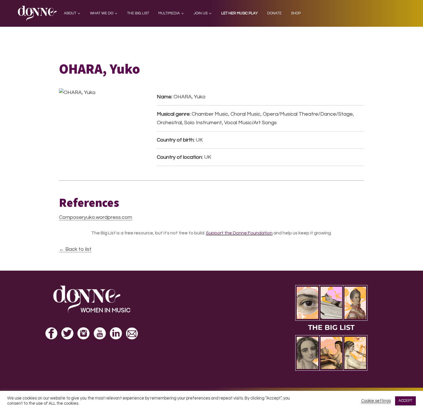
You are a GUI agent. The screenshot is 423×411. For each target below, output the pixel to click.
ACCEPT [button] (405, 401)
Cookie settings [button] (376, 401)
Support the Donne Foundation (239, 233)
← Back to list (75, 249)
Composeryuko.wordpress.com (95, 217)
